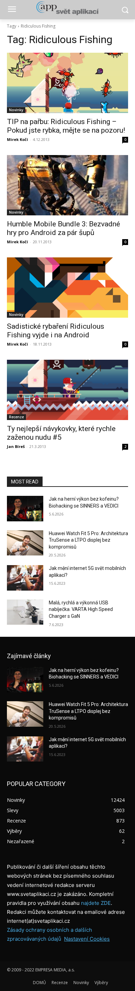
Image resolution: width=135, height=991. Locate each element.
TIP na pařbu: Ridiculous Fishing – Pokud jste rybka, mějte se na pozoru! (66, 126)
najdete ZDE (96, 903)
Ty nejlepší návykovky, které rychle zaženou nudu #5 (61, 433)
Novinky (16, 110)
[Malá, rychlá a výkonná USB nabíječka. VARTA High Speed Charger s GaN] (25, 612)
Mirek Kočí (17, 139)
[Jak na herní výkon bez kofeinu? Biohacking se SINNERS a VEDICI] (25, 508)
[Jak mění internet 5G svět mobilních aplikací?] (25, 578)
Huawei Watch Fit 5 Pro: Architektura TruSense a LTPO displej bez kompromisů (88, 540)
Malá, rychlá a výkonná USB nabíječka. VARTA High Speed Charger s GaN (81, 609)
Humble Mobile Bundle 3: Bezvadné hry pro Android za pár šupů (63, 228)
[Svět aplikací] (67, 8)
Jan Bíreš (16, 446)
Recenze (16, 417)
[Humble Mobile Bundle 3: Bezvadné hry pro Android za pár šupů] (67, 185)
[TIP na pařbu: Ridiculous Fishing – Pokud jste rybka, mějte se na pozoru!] (67, 83)
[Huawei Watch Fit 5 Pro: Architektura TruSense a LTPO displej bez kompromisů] (25, 543)
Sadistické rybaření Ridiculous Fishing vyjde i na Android (55, 330)
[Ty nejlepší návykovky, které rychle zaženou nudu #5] (67, 390)
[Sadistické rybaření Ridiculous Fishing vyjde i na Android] (67, 287)
